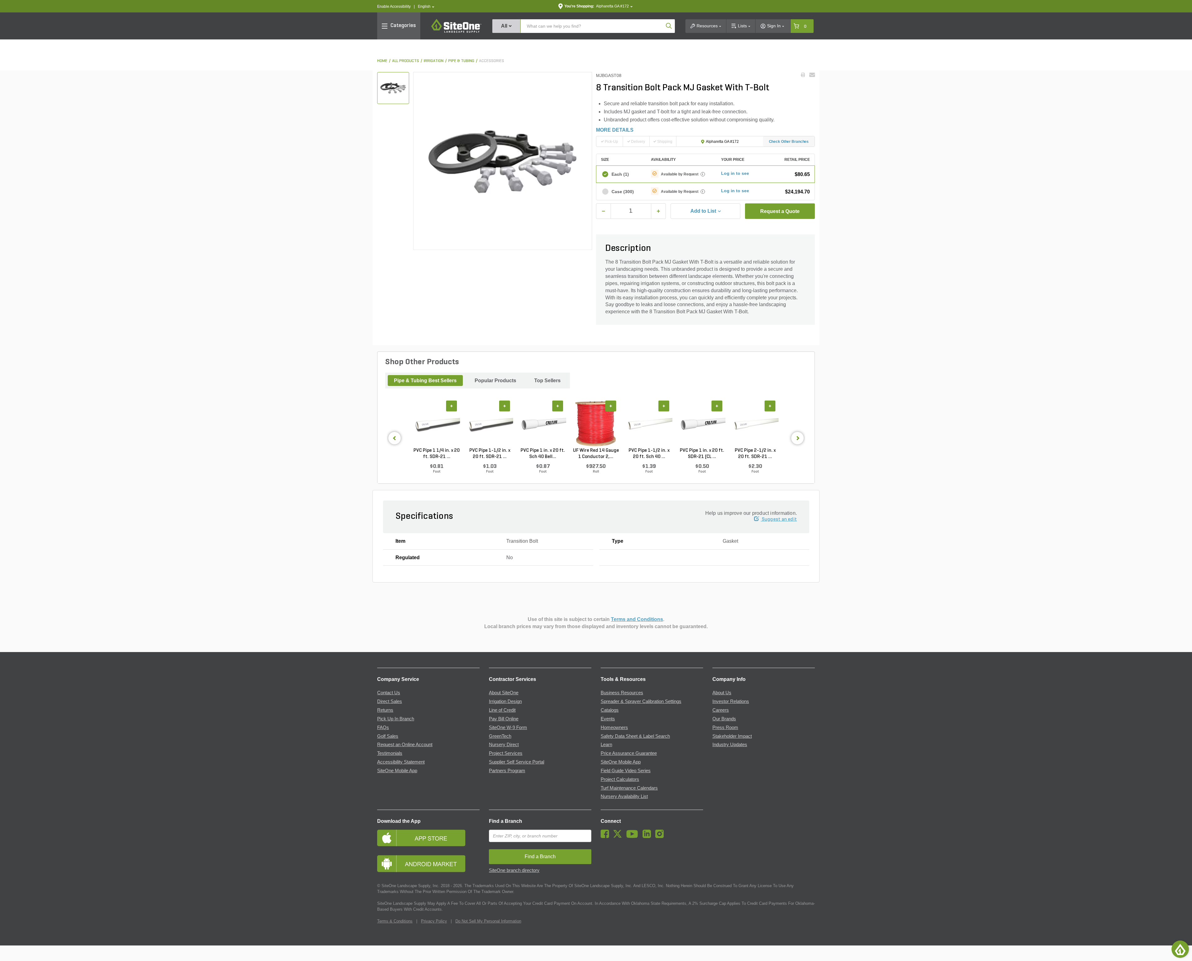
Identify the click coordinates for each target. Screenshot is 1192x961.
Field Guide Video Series (626, 770)
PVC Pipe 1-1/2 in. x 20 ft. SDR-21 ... (489, 453)
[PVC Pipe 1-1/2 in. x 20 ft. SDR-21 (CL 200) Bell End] (489, 424)
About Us (721, 692)
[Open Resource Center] (1180, 949)
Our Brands (724, 718)
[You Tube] (633, 836)
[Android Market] (428, 864)
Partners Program (507, 770)
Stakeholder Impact (732, 736)
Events (608, 718)
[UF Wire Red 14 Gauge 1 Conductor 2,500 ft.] (595, 424)
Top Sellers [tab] (547, 380)
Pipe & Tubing (461, 61)
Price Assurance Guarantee (629, 753)
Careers (720, 710)
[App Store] (428, 838)
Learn (606, 744)
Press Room (725, 727)
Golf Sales (387, 736)
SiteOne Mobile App (397, 770)
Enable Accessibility (394, 6)
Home (382, 61)
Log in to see (735, 173)
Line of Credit (502, 710)
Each (620, 174)
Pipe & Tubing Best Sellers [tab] (425, 380)
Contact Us (388, 692)
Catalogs (610, 710)
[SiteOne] (456, 31)
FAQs (383, 727)
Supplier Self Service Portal (516, 761)
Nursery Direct (504, 744)
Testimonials (389, 753)
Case (623, 191)
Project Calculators (620, 779)
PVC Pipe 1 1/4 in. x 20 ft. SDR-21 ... (436, 453)
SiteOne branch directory (514, 870)
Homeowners (614, 727)
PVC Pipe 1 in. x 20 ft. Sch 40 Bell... (543, 453)
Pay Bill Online (503, 718)
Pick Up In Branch (395, 718)
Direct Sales (389, 701)
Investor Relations (730, 701)
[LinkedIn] (648, 836)
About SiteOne (503, 692)
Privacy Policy (434, 921)
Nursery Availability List (624, 796)
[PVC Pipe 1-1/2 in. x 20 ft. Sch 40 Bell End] (648, 424)
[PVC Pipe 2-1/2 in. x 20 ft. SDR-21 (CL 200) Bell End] (755, 424)
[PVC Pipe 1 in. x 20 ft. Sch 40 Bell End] (542, 424)
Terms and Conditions (637, 619)
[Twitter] (619, 836)
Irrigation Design (505, 701)
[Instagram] (661, 836)
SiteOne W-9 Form (508, 727)
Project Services (505, 753)
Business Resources (622, 692)
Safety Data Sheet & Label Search (635, 736)
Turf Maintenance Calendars (629, 788)
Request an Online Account (404, 744)
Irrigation (434, 61)
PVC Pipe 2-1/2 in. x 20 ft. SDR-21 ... (755, 453)
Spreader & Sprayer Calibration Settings (641, 701)
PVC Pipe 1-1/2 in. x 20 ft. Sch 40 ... (649, 453)
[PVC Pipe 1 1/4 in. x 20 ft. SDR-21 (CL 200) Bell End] (436, 424)
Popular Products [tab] (495, 380)
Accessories (491, 61)
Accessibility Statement (401, 761)
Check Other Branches (789, 141)
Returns (385, 710)
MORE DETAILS (615, 130)
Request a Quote (780, 211)
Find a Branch (505, 821)
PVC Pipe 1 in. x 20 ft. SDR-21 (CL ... (702, 453)
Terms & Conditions (395, 921)
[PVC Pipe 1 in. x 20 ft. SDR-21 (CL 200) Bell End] (702, 424)
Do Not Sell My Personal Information (488, 921)
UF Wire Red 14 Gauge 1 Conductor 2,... (596, 453)
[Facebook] (606, 836)
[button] (426, 6)
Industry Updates (729, 744)
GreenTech (500, 736)
